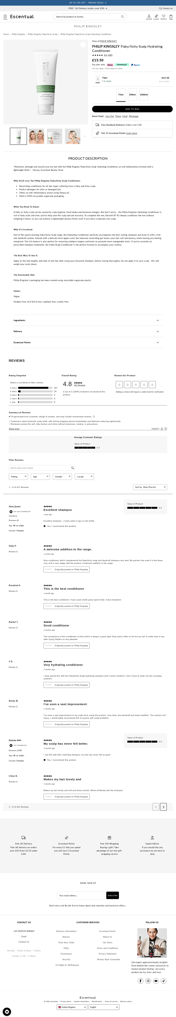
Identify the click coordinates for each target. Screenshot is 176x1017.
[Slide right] (85, 136)
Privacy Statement (107, 953)
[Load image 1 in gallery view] (18, 136)
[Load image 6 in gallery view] (72, 136)
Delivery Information (66, 931)
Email (125, 116)
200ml (132, 94)
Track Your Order (66, 942)
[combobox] (90, 17)
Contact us (168, 8)
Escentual (54, 1001)
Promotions (66, 953)
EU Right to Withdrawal (67, 965)
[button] (5, 16)
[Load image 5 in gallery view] (54, 136)
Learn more (131, 133)
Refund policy (97, 1001)
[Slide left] (6, 136)
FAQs (66, 948)
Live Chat (109, 116)
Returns (66, 937)
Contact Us (24, 941)
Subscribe (113, 895)
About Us (107, 937)
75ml (121, 94)
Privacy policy (66, 1001)
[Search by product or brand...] (122, 17)
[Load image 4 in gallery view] (36, 136)
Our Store (107, 942)
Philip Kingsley (108, 41)
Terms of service (111, 1001)
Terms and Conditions (107, 948)
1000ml (144, 94)
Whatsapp (133, 116)
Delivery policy (126, 1001)
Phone (118, 116)
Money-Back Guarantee (108, 959)
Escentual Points (107, 931)
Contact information (81, 1001)
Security (66, 959)
